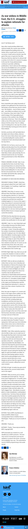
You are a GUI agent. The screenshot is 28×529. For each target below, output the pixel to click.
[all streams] (26, 527)
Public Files (17, 510)
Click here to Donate (19, 2)
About (4, 507)
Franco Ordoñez (14, 468)
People (4, 510)
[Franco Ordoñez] (4, 470)
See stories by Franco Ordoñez (17, 475)
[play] (2, 527)
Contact (16, 507)
